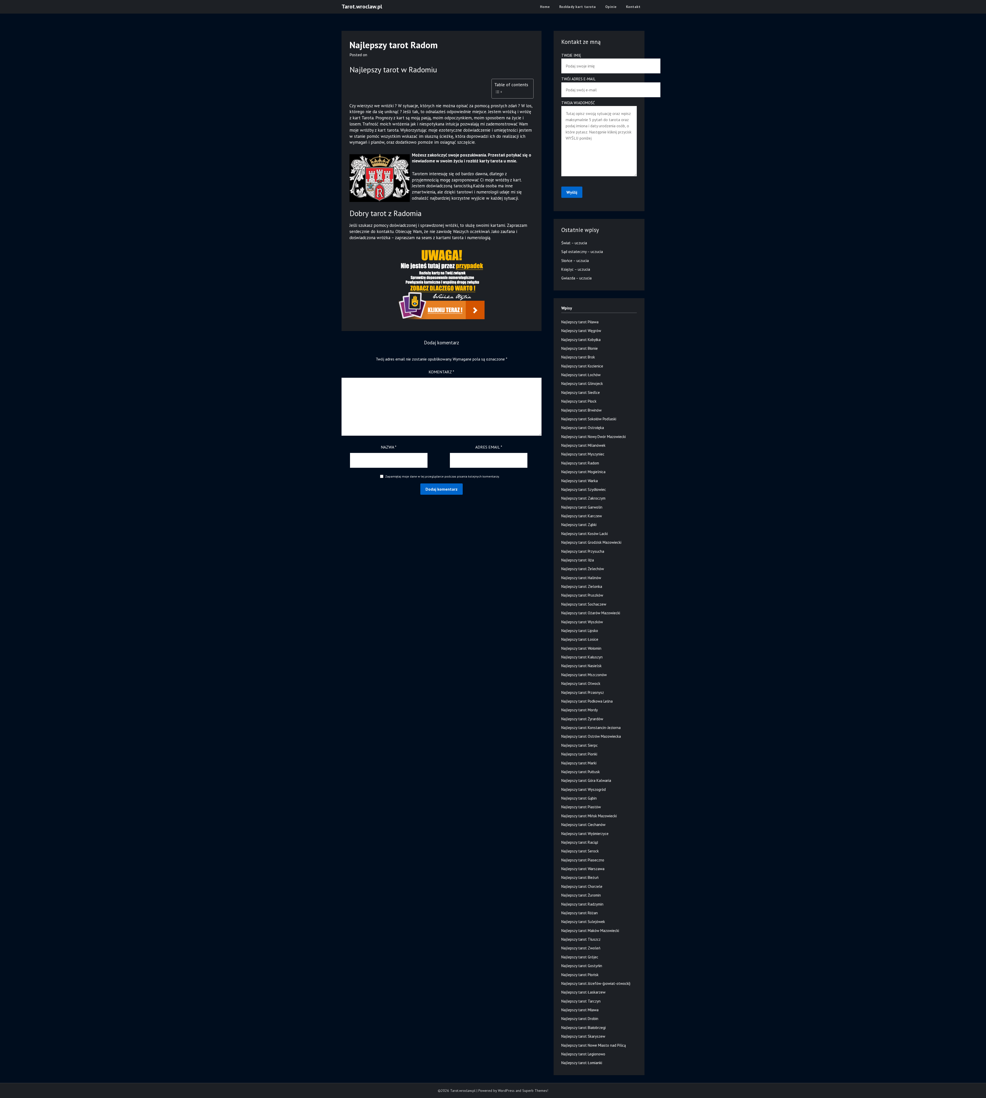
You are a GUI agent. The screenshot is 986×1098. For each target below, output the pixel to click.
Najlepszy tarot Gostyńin (581, 965)
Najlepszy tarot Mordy (579, 709)
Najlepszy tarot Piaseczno (582, 860)
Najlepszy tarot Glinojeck (582, 383)
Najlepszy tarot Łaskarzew (583, 992)
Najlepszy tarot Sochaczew (583, 604)
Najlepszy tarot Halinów (581, 577)
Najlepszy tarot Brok (578, 357)
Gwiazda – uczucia (576, 278)
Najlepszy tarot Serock (580, 851)
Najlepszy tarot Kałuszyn (582, 657)
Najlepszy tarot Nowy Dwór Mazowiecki (593, 436)
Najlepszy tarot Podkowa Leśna (587, 701)
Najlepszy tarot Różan (579, 912)
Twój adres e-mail (578, 78)
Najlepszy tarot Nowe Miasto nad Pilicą (593, 1045)
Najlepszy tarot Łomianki (581, 1062)
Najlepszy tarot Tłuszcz (581, 939)
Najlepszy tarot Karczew (581, 515)
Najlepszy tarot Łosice (579, 639)
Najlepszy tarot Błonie (579, 348)
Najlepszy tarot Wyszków (582, 621)
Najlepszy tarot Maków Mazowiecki (590, 930)
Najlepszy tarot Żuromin (581, 895)
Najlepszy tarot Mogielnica (583, 471)
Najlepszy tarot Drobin (579, 1018)
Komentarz (441, 371)
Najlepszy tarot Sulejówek (583, 921)
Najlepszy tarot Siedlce (580, 392)
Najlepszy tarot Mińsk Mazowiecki (589, 815)
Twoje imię (571, 55)
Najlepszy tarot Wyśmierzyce (585, 833)
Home (545, 6)
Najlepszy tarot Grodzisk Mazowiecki (591, 542)
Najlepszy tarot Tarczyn (581, 1001)
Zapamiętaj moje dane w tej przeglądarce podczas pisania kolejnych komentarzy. (442, 476)
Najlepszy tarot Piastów (581, 806)
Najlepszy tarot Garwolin (581, 507)
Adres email (488, 447)
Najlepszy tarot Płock (578, 401)
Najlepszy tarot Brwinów (581, 410)
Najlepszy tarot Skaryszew (583, 1036)
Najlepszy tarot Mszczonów (584, 674)
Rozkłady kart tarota (577, 6)
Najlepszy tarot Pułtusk (580, 771)
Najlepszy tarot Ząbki (578, 524)
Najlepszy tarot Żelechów (582, 568)
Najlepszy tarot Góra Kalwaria (586, 780)
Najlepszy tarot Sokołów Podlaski (588, 418)
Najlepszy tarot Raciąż (579, 842)
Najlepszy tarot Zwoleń (580, 948)
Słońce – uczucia (575, 260)
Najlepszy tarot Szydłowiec (583, 489)
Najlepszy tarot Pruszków (582, 595)
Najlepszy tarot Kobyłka (581, 339)
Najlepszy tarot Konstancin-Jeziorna (591, 727)
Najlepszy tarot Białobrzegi (583, 1027)
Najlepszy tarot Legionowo (583, 1054)
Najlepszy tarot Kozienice (582, 366)
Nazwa (388, 447)
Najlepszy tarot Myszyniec (582, 454)
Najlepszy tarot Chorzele (581, 886)
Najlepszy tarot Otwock (580, 683)
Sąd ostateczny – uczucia (582, 251)
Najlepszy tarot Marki (578, 763)
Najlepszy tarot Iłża (577, 560)
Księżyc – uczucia (575, 269)
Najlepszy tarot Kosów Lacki (584, 533)
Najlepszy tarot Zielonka (581, 586)
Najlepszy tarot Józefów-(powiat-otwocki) (595, 983)
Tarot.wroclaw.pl (362, 6)
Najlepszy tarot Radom (580, 463)
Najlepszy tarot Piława (580, 321)
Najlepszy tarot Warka (579, 480)
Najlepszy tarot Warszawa (582, 868)
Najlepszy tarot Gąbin (579, 798)
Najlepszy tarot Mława (580, 1009)
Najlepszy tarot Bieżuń (580, 877)
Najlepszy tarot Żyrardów (582, 718)
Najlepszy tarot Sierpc (579, 745)
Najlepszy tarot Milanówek (583, 445)
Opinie (611, 6)
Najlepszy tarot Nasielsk (581, 665)
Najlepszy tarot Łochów (581, 374)
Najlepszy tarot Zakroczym (583, 498)
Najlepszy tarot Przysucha (582, 551)
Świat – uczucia (574, 242)
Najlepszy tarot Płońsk (580, 974)
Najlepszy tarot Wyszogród (583, 789)
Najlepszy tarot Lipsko (579, 630)
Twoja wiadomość (578, 102)
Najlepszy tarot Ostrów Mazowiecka (591, 736)
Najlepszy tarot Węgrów (581, 330)
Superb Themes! (535, 1090)
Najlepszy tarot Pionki (579, 754)
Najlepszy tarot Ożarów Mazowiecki (590, 612)
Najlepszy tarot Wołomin (581, 648)
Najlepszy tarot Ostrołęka (582, 427)
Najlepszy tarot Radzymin (582, 904)
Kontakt (633, 6)
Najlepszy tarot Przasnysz (582, 692)
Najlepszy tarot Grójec (579, 957)
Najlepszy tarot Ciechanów (583, 824)
